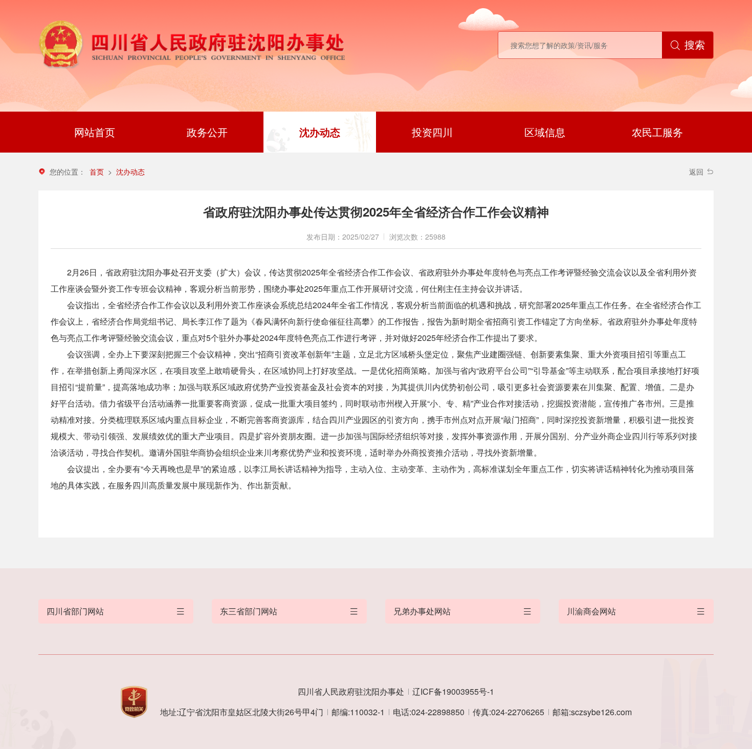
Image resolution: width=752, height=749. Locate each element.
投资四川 (432, 131)
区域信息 (544, 131)
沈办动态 (319, 131)
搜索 (694, 44)
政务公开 (207, 131)
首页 (97, 171)
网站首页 (94, 131)
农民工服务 (657, 131)
